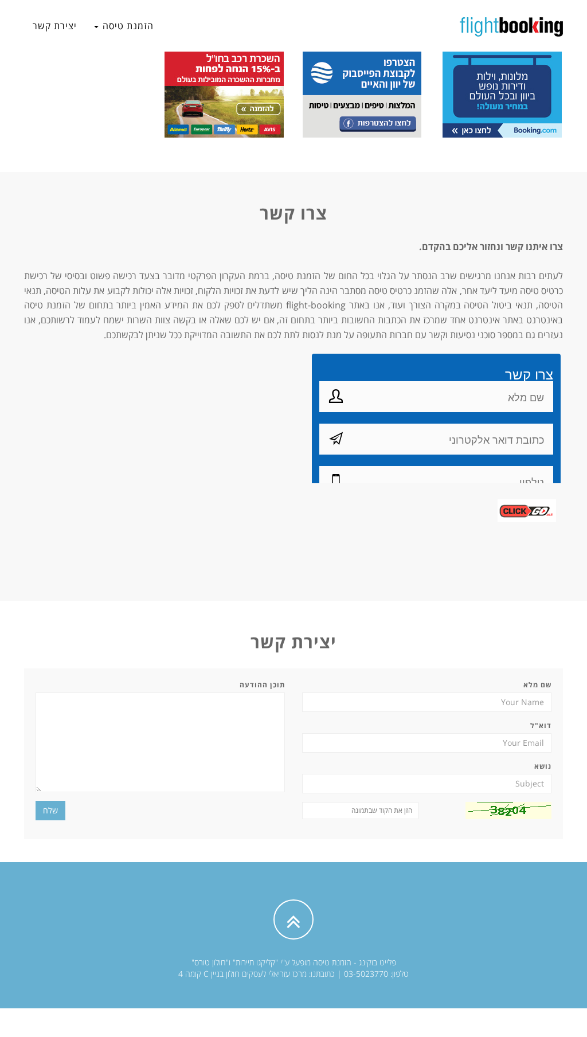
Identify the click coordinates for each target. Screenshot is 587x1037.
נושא (542, 766)
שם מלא (537, 685)
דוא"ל (540, 725)
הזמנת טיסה (127, 25)
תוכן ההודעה (262, 685)
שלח (50, 810)
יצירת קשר (55, 25)
